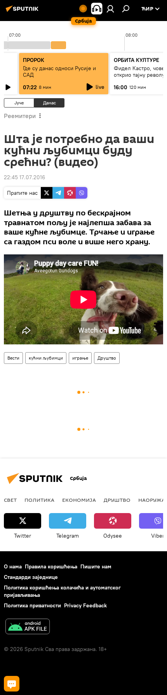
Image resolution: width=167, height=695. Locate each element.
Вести (13, 358)
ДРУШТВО (117, 499)
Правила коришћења (51, 566)
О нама (13, 566)
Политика (39, 499)
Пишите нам (95, 566)
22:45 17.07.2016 (24, 177)
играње (80, 358)
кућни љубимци (46, 358)
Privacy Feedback (85, 605)
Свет (10, 499)
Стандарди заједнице (31, 576)
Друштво (106, 358)
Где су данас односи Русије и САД (59, 71)
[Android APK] (27, 627)
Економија (79, 499)
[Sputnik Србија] (23, 11)
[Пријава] (110, 8)
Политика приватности (32, 605)
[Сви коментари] (11, 683)
